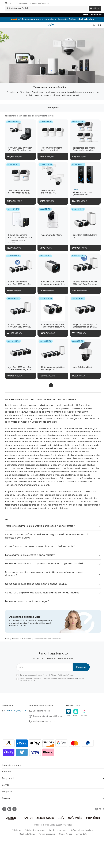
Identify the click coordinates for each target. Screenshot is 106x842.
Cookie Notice (65, 834)
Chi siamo (16, 830)
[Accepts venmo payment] (22, 752)
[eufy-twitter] (14, 809)
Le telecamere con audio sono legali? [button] (27, 601)
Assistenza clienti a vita (44, 721)
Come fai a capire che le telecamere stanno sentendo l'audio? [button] (42, 593)
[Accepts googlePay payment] (61, 743)
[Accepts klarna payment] (48, 752)
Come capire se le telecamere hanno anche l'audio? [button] (36, 584)
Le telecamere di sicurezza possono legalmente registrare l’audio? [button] (44, 564)
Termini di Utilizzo (49, 675)
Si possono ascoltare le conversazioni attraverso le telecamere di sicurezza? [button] (44, 574)
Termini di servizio (47, 834)
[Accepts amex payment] (22, 743)
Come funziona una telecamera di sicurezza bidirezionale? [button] (40, 547)
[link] (53, 621)
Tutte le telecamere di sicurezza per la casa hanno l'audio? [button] (40, 526)
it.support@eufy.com (16, 710)
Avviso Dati (81, 834)
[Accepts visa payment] (35, 752)
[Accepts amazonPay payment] (8, 743)
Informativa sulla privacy (82, 830)
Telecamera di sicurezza (21, 639)
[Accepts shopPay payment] (8, 752)
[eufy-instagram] (4, 809)
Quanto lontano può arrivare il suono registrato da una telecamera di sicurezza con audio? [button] (46, 536)
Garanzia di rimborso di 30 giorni (48, 716)
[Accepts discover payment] (48, 743)
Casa (7, 639)
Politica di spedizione (35, 830)
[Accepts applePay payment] (35, 743)
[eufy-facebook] (9, 809)
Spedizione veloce (41, 711)
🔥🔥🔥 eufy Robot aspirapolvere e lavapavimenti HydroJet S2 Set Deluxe (53, 19)
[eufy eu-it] (50, 25)
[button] (99, 3)
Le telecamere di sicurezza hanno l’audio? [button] (30, 555)
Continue (94, 8)
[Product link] (20, 131)
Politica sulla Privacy (66, 675)
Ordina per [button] (51, 108)
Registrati (81, 667)
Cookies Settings (27, 834)
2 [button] (55, 385)
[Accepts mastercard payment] (74, 743)
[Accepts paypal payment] (87, 743)
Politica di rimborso (58, 830)
